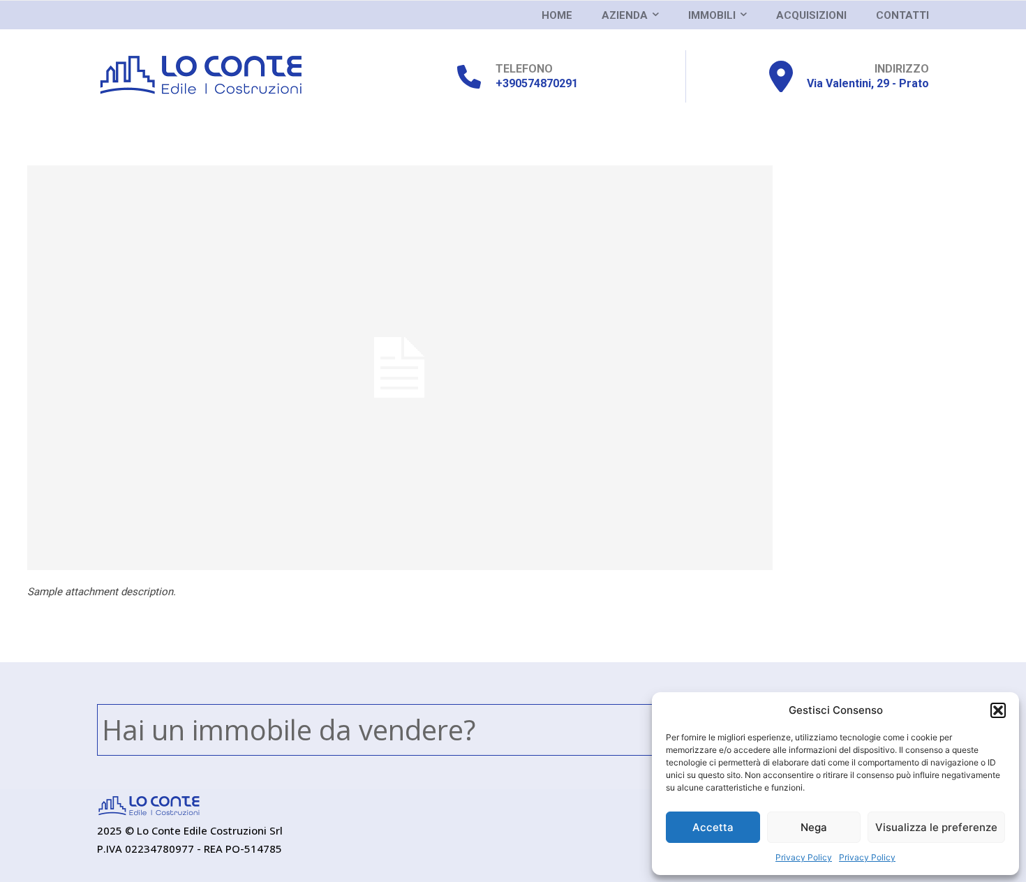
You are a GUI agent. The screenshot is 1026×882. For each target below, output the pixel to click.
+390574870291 (537, 83)
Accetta (713, 827)
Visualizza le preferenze (936, 827)
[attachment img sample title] (513, 367)
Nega (814, 827)
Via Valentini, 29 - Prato (868, 83)
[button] (998, 710)
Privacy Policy (803, 857)
